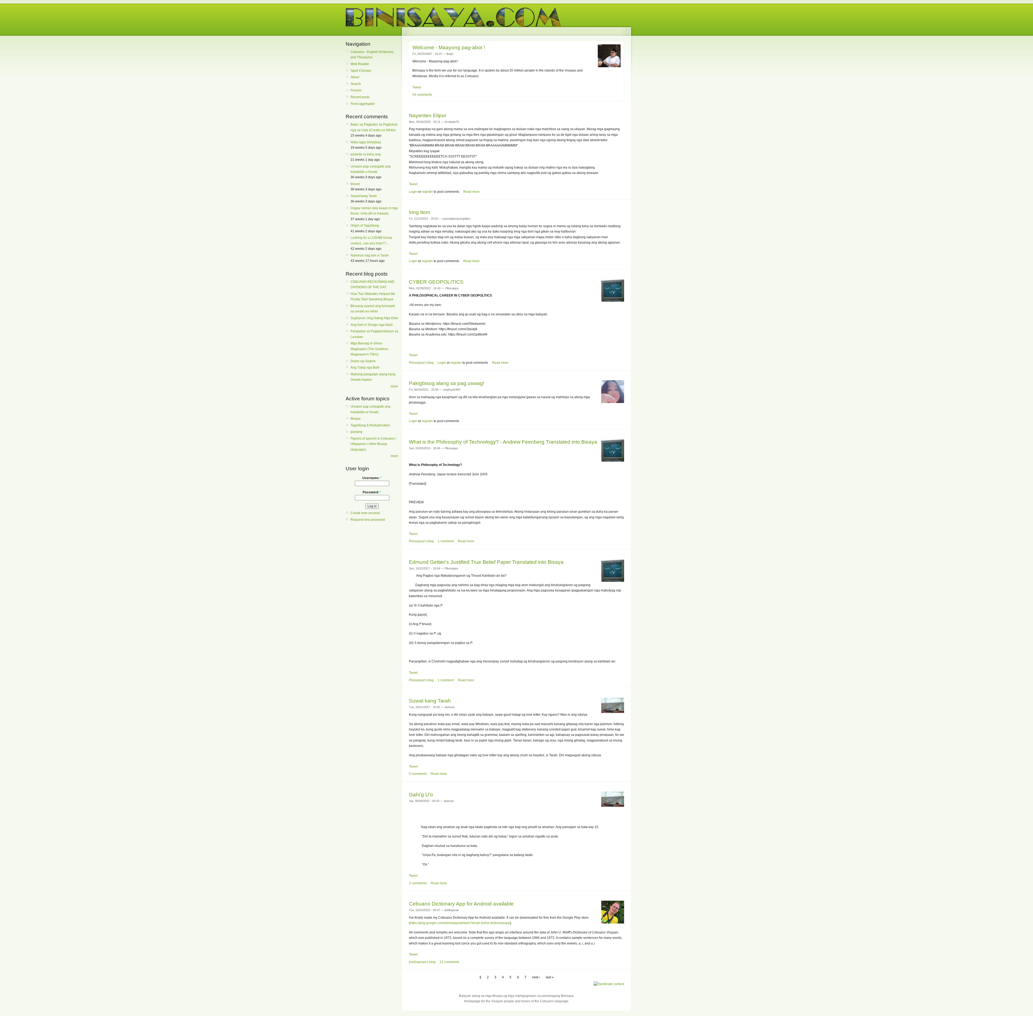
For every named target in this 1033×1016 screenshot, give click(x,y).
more (394, 386)
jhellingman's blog (422, 962)
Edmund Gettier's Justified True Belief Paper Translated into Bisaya (486, 562)
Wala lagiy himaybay (366, 142)
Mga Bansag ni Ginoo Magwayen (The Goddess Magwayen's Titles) (369, 348)
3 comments (418, 883)
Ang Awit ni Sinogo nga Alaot (371, 325)
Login (413, 192)
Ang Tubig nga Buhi (365, 367)
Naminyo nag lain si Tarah (370, 255)
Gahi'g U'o (421, 794)
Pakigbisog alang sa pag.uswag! (446, 383)
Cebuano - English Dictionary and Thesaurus (372, 54)
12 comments (449, 962)
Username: (372, 478)
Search (356, 84)
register (427, 192)
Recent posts (360, 97)
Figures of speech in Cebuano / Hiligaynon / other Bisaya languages (373, 444)
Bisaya (355, 418)
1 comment (446, 541)
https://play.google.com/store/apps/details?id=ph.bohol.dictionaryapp (460, 923)
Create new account (365, 513)
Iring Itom (419, 212)
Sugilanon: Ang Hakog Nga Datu (374, 318)
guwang (356, 432)
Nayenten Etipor (427, 115)
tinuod (355, 184)
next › (536, 977)
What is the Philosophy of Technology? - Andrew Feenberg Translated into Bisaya (503, 442)
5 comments (418, 774)
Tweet (416, 87)
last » (550, 977)
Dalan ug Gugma (363, 361)
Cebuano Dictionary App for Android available (461, 904)
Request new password (368, 520)
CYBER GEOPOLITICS (436, 282)
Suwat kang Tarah (364, 196)
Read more (471, 192)
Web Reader (360, 64)
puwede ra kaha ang (366, 154)
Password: (372, 492)
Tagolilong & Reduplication (370, 425)
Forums (356, 90)
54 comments (422, 95)
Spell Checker (361, 71)
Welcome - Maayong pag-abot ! (448, 47)
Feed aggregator (363, 104)
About (355, 77)
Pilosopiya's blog (421, 363)
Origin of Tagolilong (365, 225)
